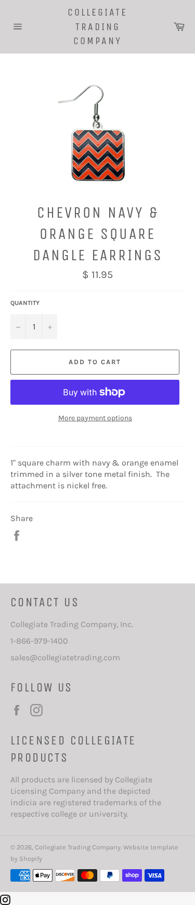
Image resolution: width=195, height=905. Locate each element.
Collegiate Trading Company (97, 26)
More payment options (95, 418)
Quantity (25, 303)
